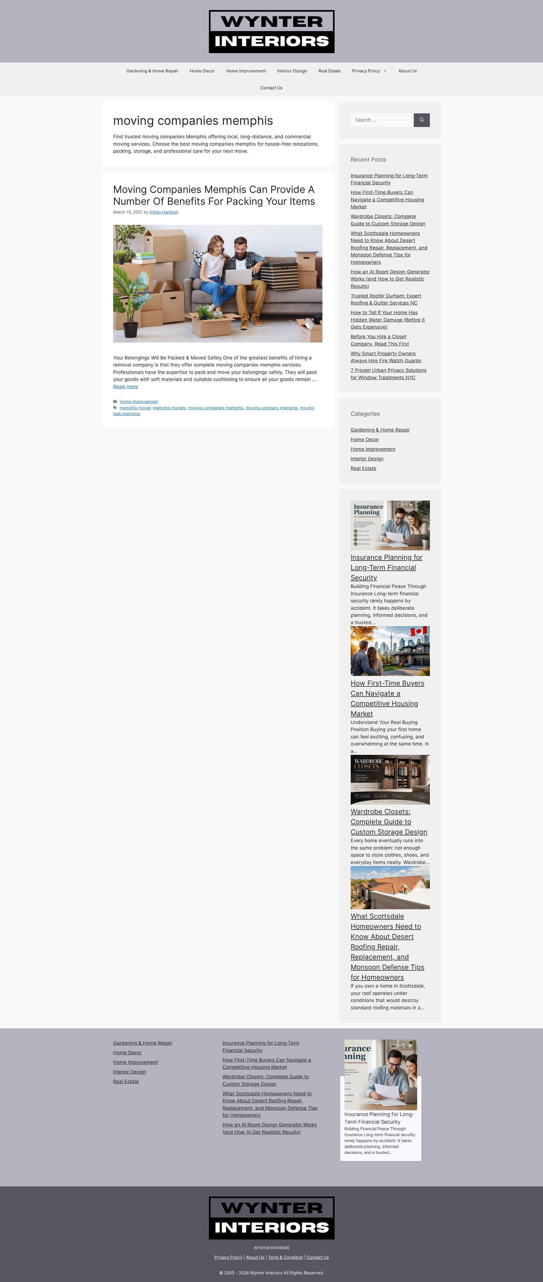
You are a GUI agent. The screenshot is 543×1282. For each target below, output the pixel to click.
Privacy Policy (366, 71)
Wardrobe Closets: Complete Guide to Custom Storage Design (389, 821)
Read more (125, 386)
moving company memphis (272, 407)
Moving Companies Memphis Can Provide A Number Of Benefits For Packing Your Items (214, 195)
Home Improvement (246, 71)
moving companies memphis (216, 407)
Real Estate (329, 71)
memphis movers (169, 407)
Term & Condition (285, 1257)
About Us (407, 71)
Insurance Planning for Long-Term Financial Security (387, 567)
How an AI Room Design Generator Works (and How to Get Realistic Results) (390, 279)
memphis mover (135, 407)
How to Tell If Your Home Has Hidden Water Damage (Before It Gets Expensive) (388, 320)
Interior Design (292, 71)
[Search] (422, 120)
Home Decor (202, 71)
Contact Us (271, 88)
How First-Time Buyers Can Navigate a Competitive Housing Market (387, 199)
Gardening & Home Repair (152, 71)
